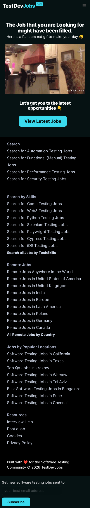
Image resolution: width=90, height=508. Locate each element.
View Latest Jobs (42, 121)
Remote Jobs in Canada (28, 327)
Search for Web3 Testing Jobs (34, 210)
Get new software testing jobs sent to (33, 482)
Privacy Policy (20, 442)
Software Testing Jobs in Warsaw (37, 374)
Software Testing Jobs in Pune (34, 395)
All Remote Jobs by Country (31, 334)
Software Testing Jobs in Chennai (37, 402)
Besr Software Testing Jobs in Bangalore (43, 388)
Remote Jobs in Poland (27, 313)
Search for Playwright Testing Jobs (38, 231)
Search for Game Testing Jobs (34, 203)
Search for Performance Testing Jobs (41, 172)
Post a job (16, 428)
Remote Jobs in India (26, 292)
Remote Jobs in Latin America (34, 306)
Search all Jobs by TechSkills (31, 252)
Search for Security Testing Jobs (36, 179)
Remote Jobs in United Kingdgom (37, 285)
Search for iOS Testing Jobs (32, 245)
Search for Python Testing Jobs (35, 217)
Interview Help (20, 422)
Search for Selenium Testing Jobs (37, 224)
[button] (84, 5)
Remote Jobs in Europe (28, 299)
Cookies (14, 435)
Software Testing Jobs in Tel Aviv (37, 381)
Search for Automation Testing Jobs (39, 151)
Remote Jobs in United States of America (44, 278)
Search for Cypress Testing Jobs (36, 238)
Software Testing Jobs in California (38, 354)
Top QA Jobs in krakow (28, 367)
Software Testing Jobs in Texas (35, 360)
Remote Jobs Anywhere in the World (40, 271)
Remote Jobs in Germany (29, 320)
